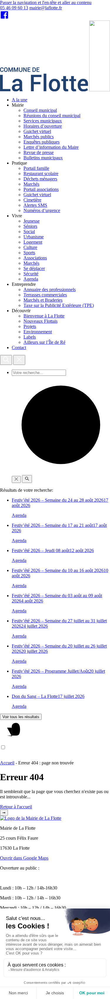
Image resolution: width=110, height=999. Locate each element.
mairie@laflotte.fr (45, 7)
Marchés (31, 184)
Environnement (37, 331)
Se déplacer (34, 268)
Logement (32, 242)
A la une (19, 99)
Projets (29, 326)
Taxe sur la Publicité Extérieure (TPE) (58, 305)
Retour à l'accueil (16, 806)
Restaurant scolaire (40, 173)
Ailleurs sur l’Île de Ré (44, 342)
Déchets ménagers (40, 178)
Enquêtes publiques (41, 141)
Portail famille (36, 168)
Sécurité (30, 273)
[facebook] (4, 17)
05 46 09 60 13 (14, 7)
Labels (29, 336)
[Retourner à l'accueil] (99, 89)
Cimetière (32, 199)
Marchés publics (38, 136)
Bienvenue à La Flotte (44, 315)
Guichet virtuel (37, 131)
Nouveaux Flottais (40, 321)
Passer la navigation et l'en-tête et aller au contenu (46, 2)
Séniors (30, 226)
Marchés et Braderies (42, 300)
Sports (29, 252)
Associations (35, 257)
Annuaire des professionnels (49, 289)
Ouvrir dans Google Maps (24, 857)
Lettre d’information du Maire (51, 147)
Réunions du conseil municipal (51, 115)
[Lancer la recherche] (27, 479)
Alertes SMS (35, 205)
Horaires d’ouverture (42, 126)
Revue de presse (38, 152)
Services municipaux (42, 120)
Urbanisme (33, 236)
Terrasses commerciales (45, 294)
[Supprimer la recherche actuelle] (16, 479)
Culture (30, 247)
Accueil (7, 762)
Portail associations (41, 189)
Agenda (30, 278)
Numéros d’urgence (41, 210)
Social (29, 231)
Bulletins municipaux (43, 157)
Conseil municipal (40, 110)
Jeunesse (31, 220)
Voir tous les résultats (20, 717)
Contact (19, 347)
